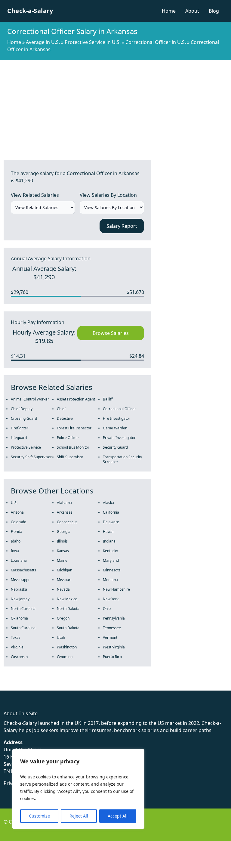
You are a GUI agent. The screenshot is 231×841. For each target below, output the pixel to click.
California (111, 512)
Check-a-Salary (30, 11)
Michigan (64, 570)
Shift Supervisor (70, 456)
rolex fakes (36, 687)
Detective (65, 418)
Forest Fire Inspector (74, 428)
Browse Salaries (111, 333)
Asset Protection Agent (76, 399)
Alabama (64, 502)
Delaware (111, 521)
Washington (67, 647)
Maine (62, 560)
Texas (15, 637)
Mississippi (20, 579)
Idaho (15, 541)
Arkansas (64, 512)
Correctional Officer (119, 408)
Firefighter (19, 428)
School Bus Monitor (73, 447)
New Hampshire (116, 589)
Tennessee (112, 627)
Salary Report (121, 226)
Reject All (78, 816)
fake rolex (11, 687)
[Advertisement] (115, 105)
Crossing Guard (24, 418)
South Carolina (23, 627)
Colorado (18, 521)
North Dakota (68, 608)
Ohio (107, 608)
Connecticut (67, 521)
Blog (214, 11)
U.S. (14, 502)
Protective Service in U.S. (93, 42)
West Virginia (114, 647)
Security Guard (115, 447)
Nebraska (19, 589)
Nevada (63, 589)
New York (111, 598)
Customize (39, 816)
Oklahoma (19, 618)
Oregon (63, 618)
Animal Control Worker (30, 399)
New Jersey (20, 598)
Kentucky (110, 550)
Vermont (110, 637)
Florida (16, 531)
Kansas (63, 550)
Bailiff (107, 399)
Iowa (15, 550)
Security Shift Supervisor (31, 456)
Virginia (17, 647)
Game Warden (115, 428)
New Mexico (67, 598)
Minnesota (112, 570)
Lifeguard (19, 437)
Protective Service (26, 447)
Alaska (108, 502)
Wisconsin (19, 656)
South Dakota (68, 627)
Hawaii (108, 531)
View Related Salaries (35, 195)
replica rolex (90, 687)
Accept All (118, 816)
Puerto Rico (112, 656)
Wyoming (64, 656)
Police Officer (68, 437)
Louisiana (19, 560)
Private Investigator (119, 437)
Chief (61, 408)
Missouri (64, 579)
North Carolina (23, 608)
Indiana (109, 541)
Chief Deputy (21, 408)
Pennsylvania (114, 618)
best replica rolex (124, 687)
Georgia (63, 531)
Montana (110, 579)
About (192, 11)
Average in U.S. (43, 42)
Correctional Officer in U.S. (155, 42)
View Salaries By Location (108, 195)
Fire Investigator (116, 418)
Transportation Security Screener (122, 459)
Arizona (17, 512)
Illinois (62, 541)
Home (169, 11)
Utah (61, 637)
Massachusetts (23, 570)
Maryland (111, 560)
